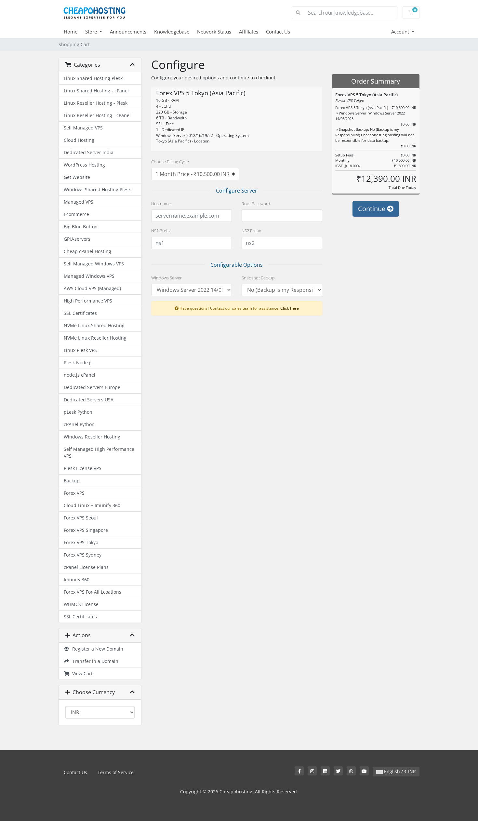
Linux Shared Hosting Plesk (93, 78)
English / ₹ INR (399, 771)
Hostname (161, 204)
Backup (72, 481)
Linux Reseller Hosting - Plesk (95, 103)
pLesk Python (78, 412)
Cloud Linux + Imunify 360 (92, 505)
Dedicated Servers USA (88, 400)
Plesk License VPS (82, 468)
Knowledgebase (171, 31)
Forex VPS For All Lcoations (92, 592)
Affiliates (248, 31)
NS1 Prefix (160, 231)
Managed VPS (78, 202)
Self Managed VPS (83, 128)
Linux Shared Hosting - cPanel (96, 90)
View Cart (81, 673)
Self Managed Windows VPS (94, 264)
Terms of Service (116, 772)
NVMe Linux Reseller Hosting (95, 338)
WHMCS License (81, 604)
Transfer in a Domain (94, 661)
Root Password (256, 204)
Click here (289, 308)
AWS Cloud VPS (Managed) (92, 288)
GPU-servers (77, 239)
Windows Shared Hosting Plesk (97, 189)
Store (91, 31)
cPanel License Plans (86, 567)
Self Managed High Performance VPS (99, 452)
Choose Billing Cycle (170, 162)
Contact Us (278, 31)
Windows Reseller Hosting (92, 437)
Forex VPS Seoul (81, 518)
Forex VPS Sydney (82, 555)
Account (400, 31)
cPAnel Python (79, 424)
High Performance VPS (88, 301)
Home (70, 31)
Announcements (128, 31)
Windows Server (166, 278)
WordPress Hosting (84, 165)
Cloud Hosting (79, 140)
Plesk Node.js (78, 362)
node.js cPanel (79, 375)
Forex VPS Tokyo (81, 542)
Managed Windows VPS (89, 276)
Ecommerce (76, 214)
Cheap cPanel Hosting (87, 251)
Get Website (77, 177)
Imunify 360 (76, 579)
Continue (372, 208)
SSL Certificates (80, 313)
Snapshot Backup (258, 278)
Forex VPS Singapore (86, 530)
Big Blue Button (81, 226)
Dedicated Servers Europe (92, 387)
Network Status (214, 31)
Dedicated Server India (88, 152)
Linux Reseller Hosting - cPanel (97, 115)
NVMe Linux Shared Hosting (94, 325)
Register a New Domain (96, 649)
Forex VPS (74, 493)
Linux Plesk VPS (80, 350)
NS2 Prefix (251, 231)
